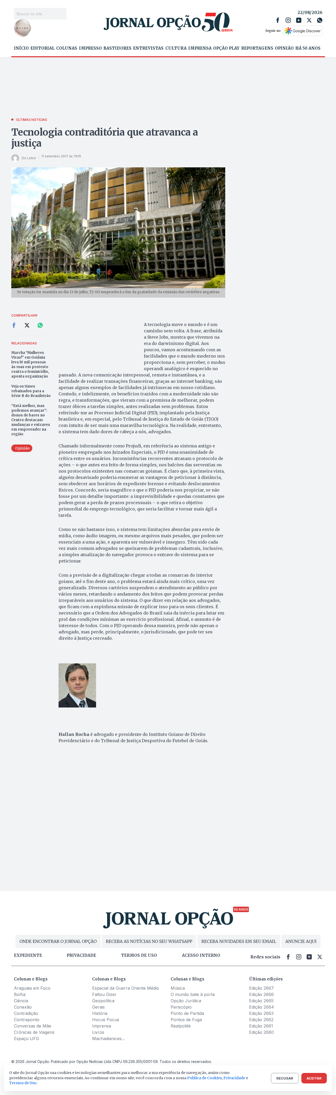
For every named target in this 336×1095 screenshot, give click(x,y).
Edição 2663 (261, 1013)
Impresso (90, 48)
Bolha (19, 994)
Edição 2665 (261, 1000)
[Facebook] (277, 20)
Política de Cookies (204, 1078)
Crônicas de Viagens (34, 1032)
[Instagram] (288, 20)
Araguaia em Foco (32, 988)
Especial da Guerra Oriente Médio (125, 988)
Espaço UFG (26, 1038)
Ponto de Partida (187, 1013)
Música (178, 988)
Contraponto (26, 1019)
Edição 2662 (261, 1019)
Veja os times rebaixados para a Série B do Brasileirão (31, 391)
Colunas (66, 48)
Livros (98, 1032)
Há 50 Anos (308, 48)
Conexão (23, 1007)
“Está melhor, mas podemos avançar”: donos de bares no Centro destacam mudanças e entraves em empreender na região (30, 420)
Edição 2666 (261, 994)
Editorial (42, 48)
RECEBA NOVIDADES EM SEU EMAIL (238, 941)
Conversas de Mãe (32, 1026)
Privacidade (81, 955)
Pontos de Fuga (186, 1019)
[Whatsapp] (319, 20)
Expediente (28, 955)
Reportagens (257, 48)
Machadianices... (108, 1038)
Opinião (284, 48)
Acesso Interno (201, 955)
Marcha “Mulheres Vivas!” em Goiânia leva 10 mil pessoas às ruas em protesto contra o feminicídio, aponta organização (30, 364)
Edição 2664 (261, 1007)
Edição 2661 (261, 1026)
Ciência (21, 1000)
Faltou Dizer (104, 994)
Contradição (26, 1013)
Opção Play (226, 48)
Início (21, 48)
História (99, 1013)
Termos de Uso (22, 1083)
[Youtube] (298, 20)
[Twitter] (309, 20)
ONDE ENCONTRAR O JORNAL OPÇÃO (58, 941)
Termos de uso (139, 955)
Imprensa (200, 48)
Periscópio (181, 1007)
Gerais (98, 1007)
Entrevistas (148, 48)
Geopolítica (103, 1000)
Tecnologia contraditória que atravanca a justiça (104, 137)
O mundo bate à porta (193, 994)
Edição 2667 (261, 988)
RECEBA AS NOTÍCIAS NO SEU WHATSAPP (149, 941)
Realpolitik (181, 1026)
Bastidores (117, 48)
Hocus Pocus (105, 1019)
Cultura (176, 48)
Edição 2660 (261, 1032)
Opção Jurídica (186, 1000)
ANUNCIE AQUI (301, 941)
